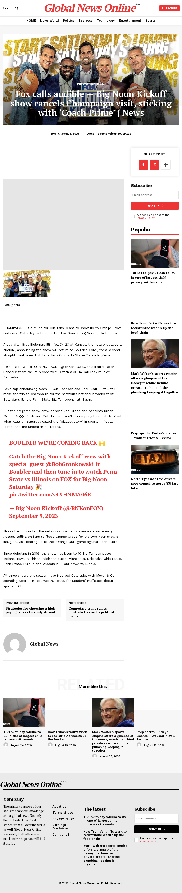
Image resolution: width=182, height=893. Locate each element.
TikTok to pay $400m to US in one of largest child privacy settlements (153, 277)
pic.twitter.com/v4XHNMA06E (50, 494)
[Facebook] (143, 165)
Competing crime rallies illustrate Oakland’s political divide (91, 612)
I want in (152, 205)
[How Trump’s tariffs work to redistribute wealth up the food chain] (155, 303)
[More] (166, 165)
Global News (68, 133)
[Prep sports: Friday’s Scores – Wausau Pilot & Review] (155, 413)
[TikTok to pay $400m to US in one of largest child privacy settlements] (155, 253)
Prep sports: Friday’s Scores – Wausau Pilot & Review (153, 435)
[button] (10, 8)
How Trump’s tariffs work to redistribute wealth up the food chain (153, 328)
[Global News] (14, 644)
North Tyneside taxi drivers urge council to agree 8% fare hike (154, 483)
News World (91, 84)
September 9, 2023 (33, 515)
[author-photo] (6, 745)
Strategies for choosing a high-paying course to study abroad (31, 610)
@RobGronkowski (70, 464)
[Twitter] (154, 165)
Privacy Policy (145, 218)
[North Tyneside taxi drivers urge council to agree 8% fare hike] (155, 459)
